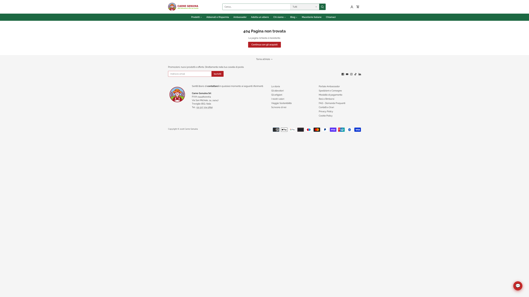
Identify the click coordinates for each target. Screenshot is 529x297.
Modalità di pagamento (330, 95)
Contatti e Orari (326, 107)
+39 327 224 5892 (204, 107)
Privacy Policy (326, 111)
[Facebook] (343, 74)
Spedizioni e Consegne (330, 90)
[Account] (352, 7)
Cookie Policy (326, 115)
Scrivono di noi (278, 107)
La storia (275, 86)
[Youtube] (347, 74)
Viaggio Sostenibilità (281, 103)
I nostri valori (277, 99)
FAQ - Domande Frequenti (332, 103)
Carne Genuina (191, 129)
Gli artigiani (276, 95)
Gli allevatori (277, 90)
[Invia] (322, 7)
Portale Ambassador (329, 86)
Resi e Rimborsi (326, 99)
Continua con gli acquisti (264, 44)
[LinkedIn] (360, 74)
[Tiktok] (355, 74)
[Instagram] (351, 74)
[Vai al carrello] (358, 7)
